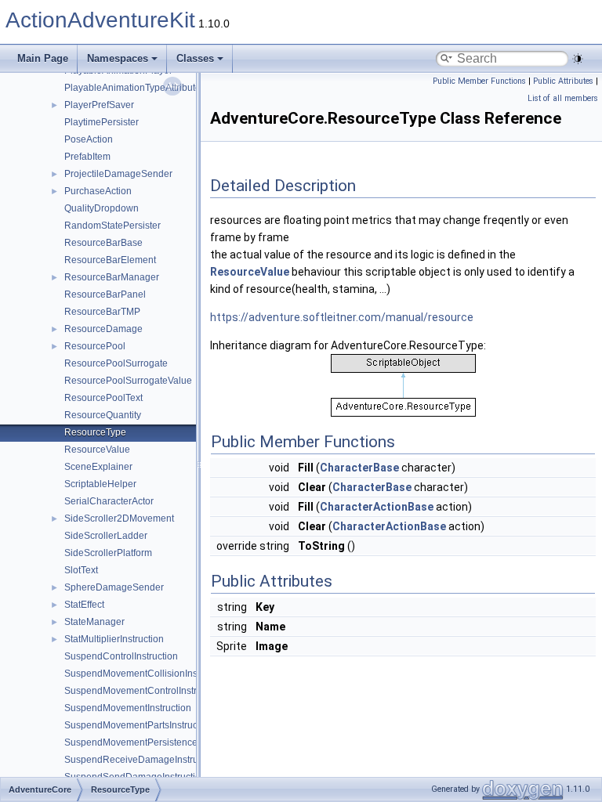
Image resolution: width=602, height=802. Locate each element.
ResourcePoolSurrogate (116, 363)
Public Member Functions (479, 81)
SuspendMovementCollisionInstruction (146, 673)
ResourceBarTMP (102, 311)
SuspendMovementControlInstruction (143, 690)
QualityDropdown (101, 208)
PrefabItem (87, 156)
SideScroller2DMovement (119, 518)
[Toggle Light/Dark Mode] (577, 58)
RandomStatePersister (112, 225)
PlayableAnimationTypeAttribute (132, 87)
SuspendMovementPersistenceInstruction (152, 742)
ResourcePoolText (103, 397)
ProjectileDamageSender (118, 173)
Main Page (42, 58)
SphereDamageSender (114, 587)
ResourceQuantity (102, 415)
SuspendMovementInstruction (127, 708)
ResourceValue (97, 449)
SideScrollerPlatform (108, 552)
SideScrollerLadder (105, 535)
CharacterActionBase (376, 506)
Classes (195, 58)
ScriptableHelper (100, 484)
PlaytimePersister (101, 122)
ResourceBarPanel (105, 294)
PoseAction (88, 139)
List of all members (563, 98)
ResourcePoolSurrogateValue (128, 380)
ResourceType (95, 432)
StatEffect (84, 604)
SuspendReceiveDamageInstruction (141, 759)
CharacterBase (359, 467)
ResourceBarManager (111, 277)
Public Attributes (563, 81)
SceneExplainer (98, 466)
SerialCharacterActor (109, 501)
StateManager (94, 621)
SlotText (81, 570)
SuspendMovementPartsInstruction (138, 725)
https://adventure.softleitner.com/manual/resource (341, 317)
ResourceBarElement (110, 260)
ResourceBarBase (103, 242)
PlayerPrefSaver (99, 104)
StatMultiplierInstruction (114, 639)
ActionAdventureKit (100, 20)
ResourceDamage (103, 328)
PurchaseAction (98, 191)
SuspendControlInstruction (121, 656)
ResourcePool (94, 346)
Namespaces (117, 58)
